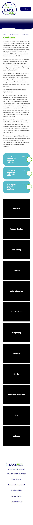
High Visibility (16, 490)
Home (4, 34)
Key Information (14, 34)
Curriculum (25, 34)
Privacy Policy (16, 496)
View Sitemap (16, 479)
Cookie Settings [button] (16, 501)
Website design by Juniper (16, 473)
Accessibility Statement (16, 485)
